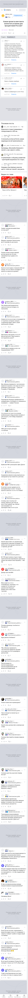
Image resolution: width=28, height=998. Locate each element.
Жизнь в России (13, 722)
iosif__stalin (6, 126)
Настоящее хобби (15, 135)
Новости (11, 851)
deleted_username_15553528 (10, 163)
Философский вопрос (15, 734)
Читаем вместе (12, 881)
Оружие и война (13, 411)
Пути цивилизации (18, 154)
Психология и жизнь (14, 580)
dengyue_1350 (7, 135)
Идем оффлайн (13, 126)
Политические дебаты (9, 17)
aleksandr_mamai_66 (8, 154)
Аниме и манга (13, 250)
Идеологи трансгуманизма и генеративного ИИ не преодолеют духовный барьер (12, 131)
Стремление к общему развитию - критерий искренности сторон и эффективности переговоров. (13, 159)
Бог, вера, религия (14, 346)
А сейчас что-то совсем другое (15, 539)
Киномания (20, 163)
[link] (11, 187)
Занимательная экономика (15, 812)
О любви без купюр (14, 145)
